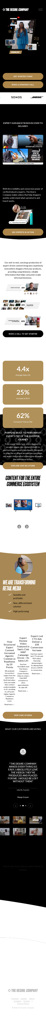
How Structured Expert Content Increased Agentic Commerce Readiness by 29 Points (9, 654)
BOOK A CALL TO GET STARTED (23, 334)
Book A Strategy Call (23, 84)
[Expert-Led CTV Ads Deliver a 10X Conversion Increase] (36, 629)
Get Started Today (23, 76)
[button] (39, 622)
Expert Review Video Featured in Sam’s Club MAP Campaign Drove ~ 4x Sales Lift (23, 649)
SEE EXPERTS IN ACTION (23, 232)
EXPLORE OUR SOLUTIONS (23, 465)
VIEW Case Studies (23, 715)
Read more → (9, 704)
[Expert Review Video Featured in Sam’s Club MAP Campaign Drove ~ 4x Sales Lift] (23, 630)
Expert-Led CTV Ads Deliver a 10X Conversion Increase (37, 643)
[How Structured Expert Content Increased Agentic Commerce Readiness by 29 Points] (9, 631)
